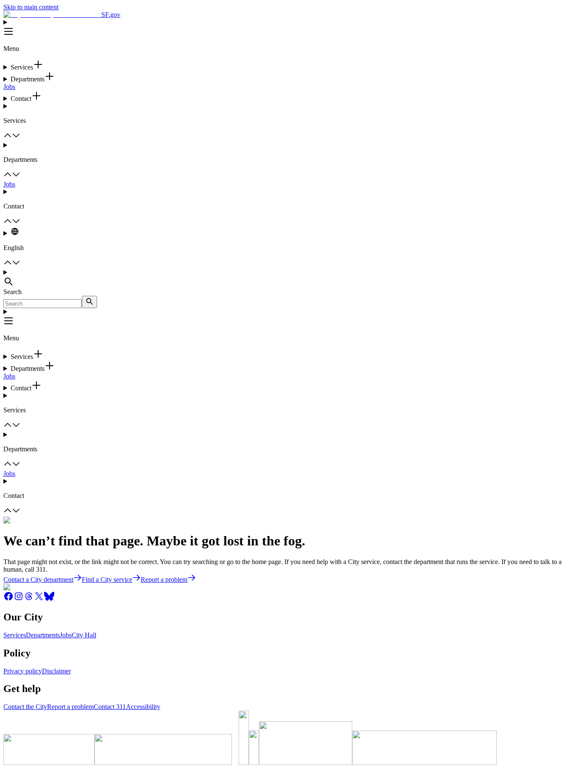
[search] (89, 302)
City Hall (84, 635)
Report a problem (70, 706)
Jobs (9, 86)
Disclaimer (56, 671)
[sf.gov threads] (29, 599)
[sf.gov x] (39, 599)
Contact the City (25, 706)
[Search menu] (289, 278)
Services (14, 635)
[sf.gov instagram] (19, 599)
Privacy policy (22, 671)
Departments (43, 635)
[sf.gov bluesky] (49, 599)
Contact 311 (110, 706)
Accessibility (143, 706)
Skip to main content (30, 7)
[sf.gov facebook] (8, 599)
